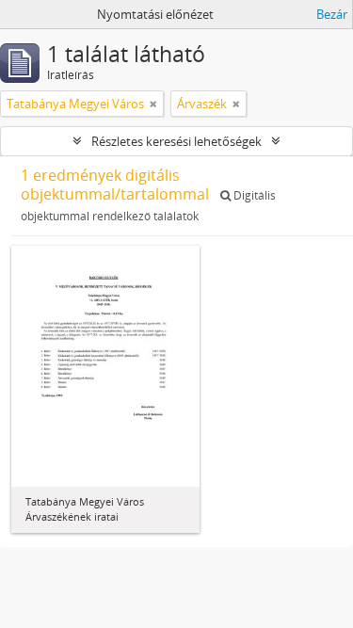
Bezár (331, 14)
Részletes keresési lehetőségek (176, 141)
